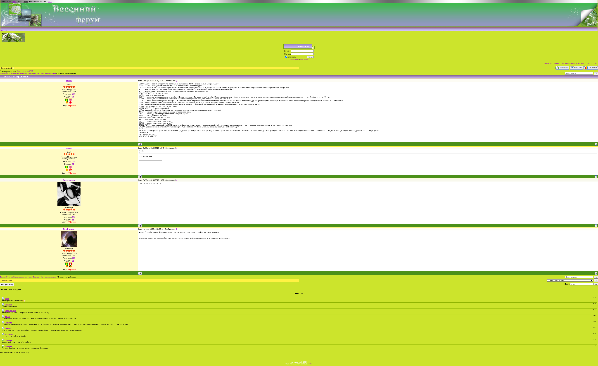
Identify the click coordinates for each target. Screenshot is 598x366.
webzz (69, 81)
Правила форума (577, 63)
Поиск (588, 63)
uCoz (310, 364)
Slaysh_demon (21, 71)
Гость (14, 1)
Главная (3, 30)
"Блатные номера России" (66, 73)
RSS (50, 1)
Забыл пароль (294, 59)
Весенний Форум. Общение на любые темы (16, 73)
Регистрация (304, 59)
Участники (565, 63)
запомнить (291, 57)
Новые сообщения (551, 63)
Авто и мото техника (48, 73)
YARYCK (30, 71)
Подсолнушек (69, 180)
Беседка (36, 73)
